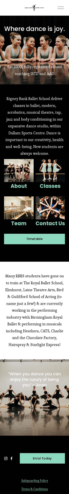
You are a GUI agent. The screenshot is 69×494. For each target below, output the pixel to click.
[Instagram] (6, 458)
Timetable (34, 239)
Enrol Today (42, 458)
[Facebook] (11, 458)
